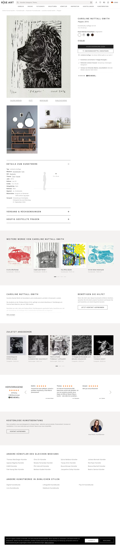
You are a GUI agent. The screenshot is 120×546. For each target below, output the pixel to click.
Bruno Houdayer (79, 359)
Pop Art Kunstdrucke (86, 485)
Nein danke (107, 540)
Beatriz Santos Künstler (96, 469)
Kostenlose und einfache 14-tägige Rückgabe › (94, 59)
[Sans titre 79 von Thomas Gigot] (103, 345)
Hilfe (31, 100)
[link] (91, 2)
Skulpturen (52, 6)
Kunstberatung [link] (103, 6)
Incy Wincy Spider (66, 269)
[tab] (39, 164)
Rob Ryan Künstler (94, 463)
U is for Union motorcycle (96, 269)
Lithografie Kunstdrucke (51, 485)
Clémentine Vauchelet (38, 359)
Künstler (63, 6)
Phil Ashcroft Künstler (41, 466)
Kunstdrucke (20, 10)
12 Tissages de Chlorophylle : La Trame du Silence (85, 357)
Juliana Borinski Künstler (97, 459)
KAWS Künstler (12, 466)
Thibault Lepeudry (58, 359)
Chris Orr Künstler (40, 459)
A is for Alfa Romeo (13, 269)
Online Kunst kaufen (8, 10)
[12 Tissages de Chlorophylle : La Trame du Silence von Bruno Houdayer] (82, 345)
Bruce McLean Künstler (69, 466)
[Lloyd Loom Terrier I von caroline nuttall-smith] (46, 255)
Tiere (13, 176)
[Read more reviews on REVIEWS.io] (14, 398)
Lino (23, 171)
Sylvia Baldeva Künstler (69, 459)
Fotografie (40, 6)
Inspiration (75, 6)
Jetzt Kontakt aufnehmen (92, 307)
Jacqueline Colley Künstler (70, 469)
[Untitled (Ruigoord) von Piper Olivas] (16, 345)
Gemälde (21, 6)
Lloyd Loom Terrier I (40, 269)
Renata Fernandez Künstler (43, 463)
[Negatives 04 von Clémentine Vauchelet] (38, 345)
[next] (111, 256)
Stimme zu (91, 540)
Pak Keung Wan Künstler (15, 469)
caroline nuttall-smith (48, 10)
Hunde (18, 176)
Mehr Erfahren (49, 542)
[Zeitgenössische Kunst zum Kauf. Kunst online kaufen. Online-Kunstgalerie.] (7, 2)
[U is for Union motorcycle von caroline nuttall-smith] (100, 255)
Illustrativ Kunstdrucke (33, 10)
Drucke (30, 6)
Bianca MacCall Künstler (96, 466)
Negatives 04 (32, 357)
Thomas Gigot (100, 359)
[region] (68, 392)
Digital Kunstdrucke (13, 485)
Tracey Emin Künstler (68, 463)
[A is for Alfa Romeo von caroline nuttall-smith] (19, 255)
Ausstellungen (88, 6)
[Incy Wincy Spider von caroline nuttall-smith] (73, 255)
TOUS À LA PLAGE (55, 357)
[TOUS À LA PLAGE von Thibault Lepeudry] (60, 345)
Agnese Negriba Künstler (15, 463)
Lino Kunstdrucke (13, 488)
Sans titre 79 (97, 357)
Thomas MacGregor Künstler (17, 459)
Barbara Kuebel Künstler (42, 469)
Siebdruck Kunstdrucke (51, 488)
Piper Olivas (12, 359)
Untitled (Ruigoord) (12, 357)
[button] (26, 392)
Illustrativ (13, 174)
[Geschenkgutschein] (104, 2)
